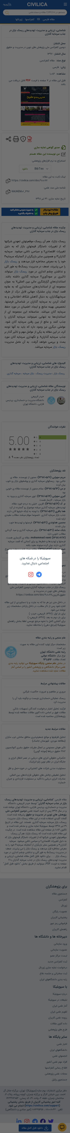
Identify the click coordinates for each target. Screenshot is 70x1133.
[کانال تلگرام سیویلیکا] (39, 574)
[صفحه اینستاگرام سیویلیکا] (31, 574)
